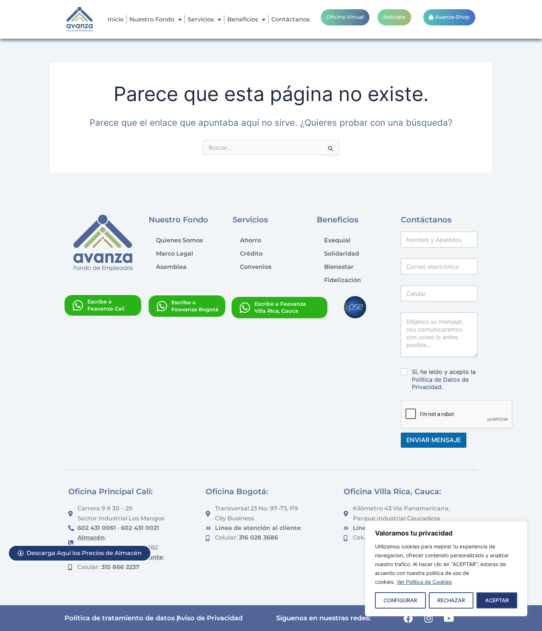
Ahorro (250, 240)
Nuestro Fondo (151, 19)
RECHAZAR (451, 600)
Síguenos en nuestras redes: (323, 618)
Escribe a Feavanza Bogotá (195, 306)
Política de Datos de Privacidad (440, 383)
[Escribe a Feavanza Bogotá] (162, 306)
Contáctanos (290, 19)
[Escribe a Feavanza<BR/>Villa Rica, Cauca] (245, 307)
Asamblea (171, 266)
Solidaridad (341, 253)
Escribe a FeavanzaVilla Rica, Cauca (280, 307)
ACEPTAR (497, 600)
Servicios (201, 19)
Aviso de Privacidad (210, 618)
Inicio (116, 19)
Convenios (255, 266)
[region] (446, 568)
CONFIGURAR (400, 600)
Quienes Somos (179, 240)
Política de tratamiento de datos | (121, 618)
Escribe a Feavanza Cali (106, 305)
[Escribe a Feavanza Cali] (78, 305)
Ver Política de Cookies (424, 582)
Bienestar (339, 266)
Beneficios (242, 19)
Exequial (337, 240)
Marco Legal (174, 253)
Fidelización (342, 280)
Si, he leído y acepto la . (444, 379)
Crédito (251, 253)
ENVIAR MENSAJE (433, 440)
